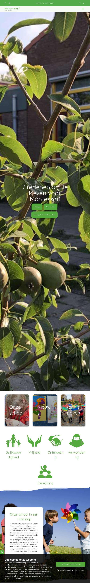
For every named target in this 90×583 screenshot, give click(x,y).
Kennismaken (50, 207)
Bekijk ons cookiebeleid (14, 578)
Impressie (37, 207)
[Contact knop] (83, 3)
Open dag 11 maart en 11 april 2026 (44, 215)
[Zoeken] (79, 3)
